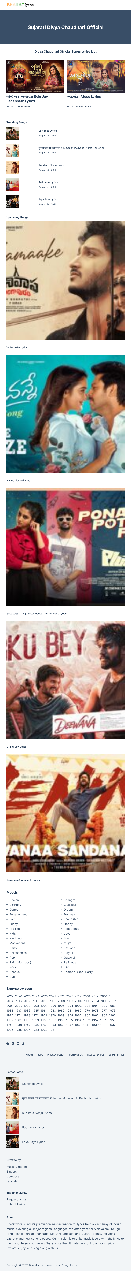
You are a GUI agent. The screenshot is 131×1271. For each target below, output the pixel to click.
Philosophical (18, 953)
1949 (9, 1025)
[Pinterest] (23, 1043)
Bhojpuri (68, 1233)
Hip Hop (15, 928)
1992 (86, 1006)
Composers (14, 1176)
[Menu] (117, 5)
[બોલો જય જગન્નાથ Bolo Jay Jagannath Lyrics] (35, 76)
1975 (9, 1015)
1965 (95, 1015)
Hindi (10, 1233)
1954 (78, 1020)
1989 (112, 1006)
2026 (18, 996)
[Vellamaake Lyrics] (65, 280)
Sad (66, 967)
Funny (14, 924)
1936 (9, 1029)
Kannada (42, 1233)
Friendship (71, 919)
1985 (35, 1010)
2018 (86, 996)
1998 (35, 1006)
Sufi (12, 976)
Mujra (67, 943)
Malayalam (101, 1229)
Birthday (15, 905)
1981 (69, 1010)
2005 (86, 1001)
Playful (68, 953)
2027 (9, 996)
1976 (112, 1010)
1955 (69, 1020)
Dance (14, 909)
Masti (67, 938)
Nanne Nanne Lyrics (18, 480)
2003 (104, 1001)
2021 (61, 996)
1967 (78, 1015)
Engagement (18, 914)
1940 (86, 1025)
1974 (18, 1015)
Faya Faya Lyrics (48, 199)
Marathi (55, 1233)
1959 (35, 1020)
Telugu (115, 1229)
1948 (18, 1025)
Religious (70, 962)
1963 (112, 1015)
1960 (27, 1020)
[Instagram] (18, 1043)
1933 (35, 1029)
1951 (103, 1020)
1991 (95, 1006)
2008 (61, 1001)
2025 (27, 996)
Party (13, 948)
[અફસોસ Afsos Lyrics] (96, 76)
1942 (69, 1025)
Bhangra (69, 900)
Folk (12, 919)
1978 (95, 1010)
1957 (52, 1020)
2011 (35, 1001)
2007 (69, 1001)
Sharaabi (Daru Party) (79, 972)
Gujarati (86, 1233)
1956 (61, 1020)
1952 (95, 1020)
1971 (44, 1015)
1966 (86, 1015)
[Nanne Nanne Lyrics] (65, 414)
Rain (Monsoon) (20, 962)
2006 (78, 1001)
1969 (61, 1015)
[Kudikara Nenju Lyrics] (12, 167)
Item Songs (71, 928)
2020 (69, 996)
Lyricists (12, 1181)
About (29, 1054)
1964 (103, 1015)
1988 (9, 1010)
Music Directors (17, 1166)
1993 (78, 1006)
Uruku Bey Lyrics (16, 746)
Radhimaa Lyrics (48, 182)
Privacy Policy (56, 1054)
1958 (44, 1020)
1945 (44, 1025)
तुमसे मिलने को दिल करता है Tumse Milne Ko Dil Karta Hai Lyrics (71, 147)
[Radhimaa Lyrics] (12, 184)
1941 (78, 1025)
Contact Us (76, 1054)
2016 (103, 996)
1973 (27, 1015)
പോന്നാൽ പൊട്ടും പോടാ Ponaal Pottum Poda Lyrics (36, 613)
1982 (61, 1010)
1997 (44, 1006)
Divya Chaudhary (20, 106)
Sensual (15, 972)
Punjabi (29, 1233)
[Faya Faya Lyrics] (12, 201)
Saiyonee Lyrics (48, 130)
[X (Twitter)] (13, 1043)
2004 (95, 1001)
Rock (13, 967)
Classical (70, 905)
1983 (52, 1010)
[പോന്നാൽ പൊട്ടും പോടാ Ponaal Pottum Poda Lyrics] (65, 547)
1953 (86, 1020)
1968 (69, 1015)
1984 (44, 1010)
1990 (103, 1006)
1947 (27, 1025)
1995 (61, 1006)
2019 (78, 996)
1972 (35, 1015)
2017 (95, 996)
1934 (27, 1029)
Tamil (19, 1233)
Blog (40, 1054)
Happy (68, 924)
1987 (18, 1010)
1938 (103, 1025)
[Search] (123, 5)
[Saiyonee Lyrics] (12, 133)
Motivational (18, 943)
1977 (103, 1010)
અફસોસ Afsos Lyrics (84, 96)
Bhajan (14, 900)
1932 (44, 1029)
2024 (35, 996)
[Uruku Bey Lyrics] (65, 680)
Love (67, 933)
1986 (27, 1010)
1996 (52, 1006)
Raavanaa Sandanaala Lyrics (23, 879)
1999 (27, 1006)
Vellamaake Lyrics (16, 347)
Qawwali (70, 957)
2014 (9, 1001)
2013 (18, 1001)
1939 (95, 1025)
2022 (52, 996)
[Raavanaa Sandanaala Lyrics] (65, 813)
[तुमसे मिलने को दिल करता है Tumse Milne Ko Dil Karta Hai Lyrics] (12, 150)
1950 (112, 1020)
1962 (9, 1020)
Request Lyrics (95, 1054)
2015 (112, 996)
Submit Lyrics (117, 1054)
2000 (18, 1006)
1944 (52, 1025)
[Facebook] (7, 1043)
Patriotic (69, 948)
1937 (112, 1025)
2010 (44, 1001)
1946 (35, 1025)
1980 (78, 1010)
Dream (68, 909)
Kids (13, 933)
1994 (69, 1006)
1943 (61, 1025)
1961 (18, 1020)
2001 (9, 1006)
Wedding (16, 938)
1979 (86, 1010)
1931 (52, 1029)
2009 (52, 1001)
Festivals (70, 914)
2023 (44, 996)
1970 (52, 1015)
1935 (18, 1029)
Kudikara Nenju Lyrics (51, 165)
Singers (11, 1171)
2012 (27, 1001)
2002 (112, 1001)
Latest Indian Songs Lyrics (61, 1265)
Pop (12, 957)
